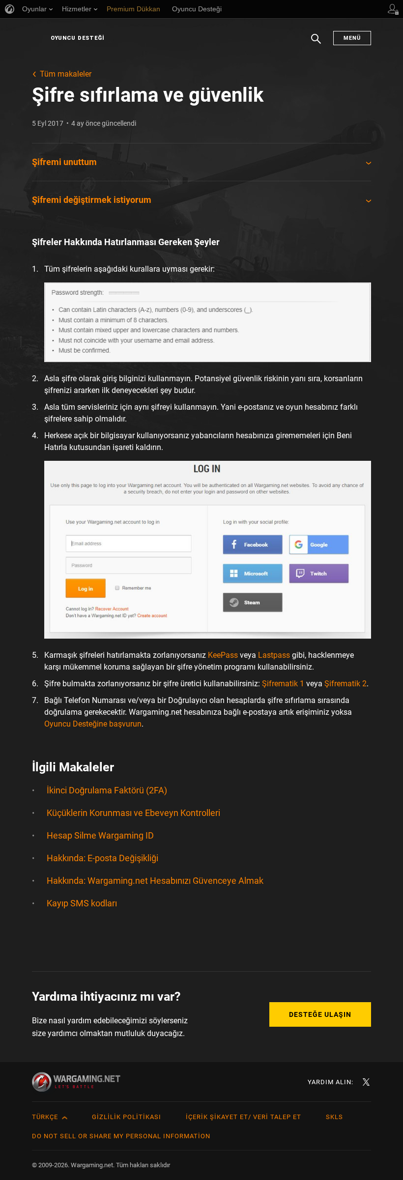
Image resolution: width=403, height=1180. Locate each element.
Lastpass (274, 655)
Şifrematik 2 (345, 683)
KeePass (223, 655)
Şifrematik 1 (283, 683)
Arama (316, 44)
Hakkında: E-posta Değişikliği (102, 858)
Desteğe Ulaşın (320, 1014)
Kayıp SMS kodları (82, 903)
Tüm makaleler (65, 74)
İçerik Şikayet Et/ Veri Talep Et (243, 1117)
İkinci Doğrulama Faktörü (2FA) (107, 790)
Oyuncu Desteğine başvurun (93, 724)
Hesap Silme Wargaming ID (100, 835)
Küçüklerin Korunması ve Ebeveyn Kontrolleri (133, 813)
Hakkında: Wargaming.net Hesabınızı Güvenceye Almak (155, 880)
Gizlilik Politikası (126, 1117)
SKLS (334, 1117)
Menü (352, 38)
